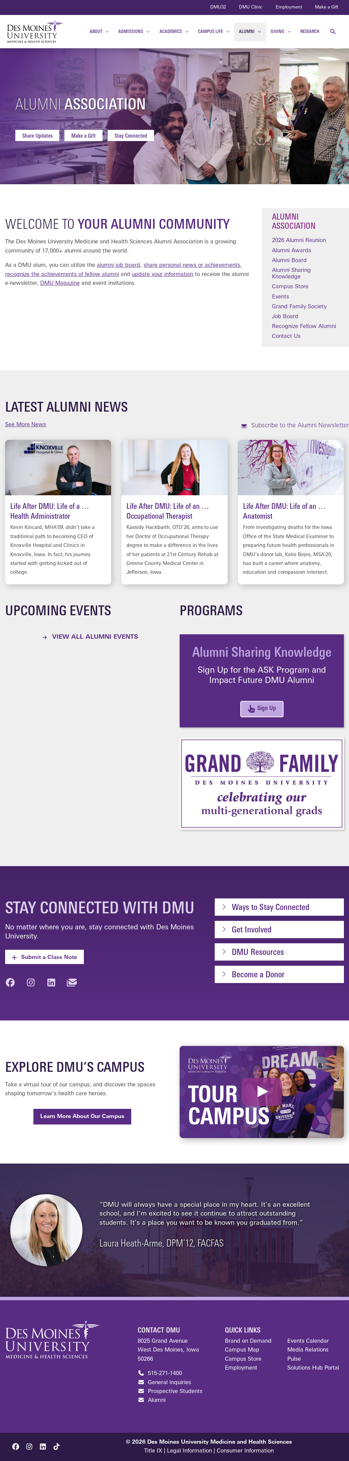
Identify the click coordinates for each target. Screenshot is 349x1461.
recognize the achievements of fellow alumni (62, 274)
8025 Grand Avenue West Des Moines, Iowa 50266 (168, 1350)
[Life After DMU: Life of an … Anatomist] (291, 512)
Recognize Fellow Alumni (304, 326)
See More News (25, 425)
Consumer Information (245, 1451)
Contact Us (286, 336)
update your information (162, 274)
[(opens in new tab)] (262, 783)
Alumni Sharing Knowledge (291, 274)
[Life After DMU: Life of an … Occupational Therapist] (174, 512)
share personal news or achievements (191, 265)
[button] (333, 31)
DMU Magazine (60, 283)
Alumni (156, 1400)
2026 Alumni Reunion (299, 240)
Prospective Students (174, 1391)
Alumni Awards (291, 251)
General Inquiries (168, 1383)
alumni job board (118, 265)
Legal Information (189, 1451)
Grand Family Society (299, 307)
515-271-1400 (164, 1373)
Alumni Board (289, 260)
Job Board (285, 317)
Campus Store (290, 287)
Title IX (153, 1451)
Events (280, 297)
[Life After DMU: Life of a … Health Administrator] (58, 512)
